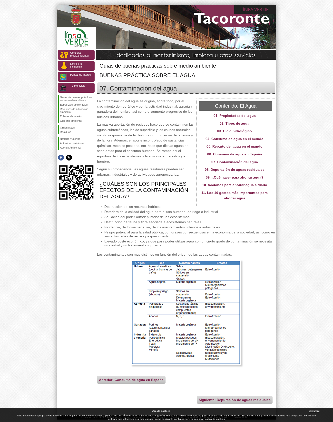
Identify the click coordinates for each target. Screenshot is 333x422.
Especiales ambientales (74, 104)
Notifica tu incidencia (76, 65)
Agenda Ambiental (70, 147)
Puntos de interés (80, 74)
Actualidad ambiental (72, 143)
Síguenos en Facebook (61, 158)
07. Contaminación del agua (234, 162)
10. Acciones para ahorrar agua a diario (234, 185)
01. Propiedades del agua (235, 116)
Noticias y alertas (70, 138)
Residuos (65, 132)
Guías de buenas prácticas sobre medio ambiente (76, 99)
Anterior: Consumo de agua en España (131, 380)
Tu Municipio (77, 85)
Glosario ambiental (71, 120)
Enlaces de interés (71, 116)
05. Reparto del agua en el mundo (234, 146)
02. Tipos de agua (234, 123)
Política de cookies (214, 419)
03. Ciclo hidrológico (234, 131)
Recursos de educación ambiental (74, 110)
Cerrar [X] (314, 411)
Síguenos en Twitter (69, 158)
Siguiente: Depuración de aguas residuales (235, 400)
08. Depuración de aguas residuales (234, 169)
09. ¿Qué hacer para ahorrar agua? (235, 177)
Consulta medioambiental (79, 54)
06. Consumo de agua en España (234, 154)
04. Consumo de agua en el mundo (235, 139)
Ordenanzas (67, 127)
